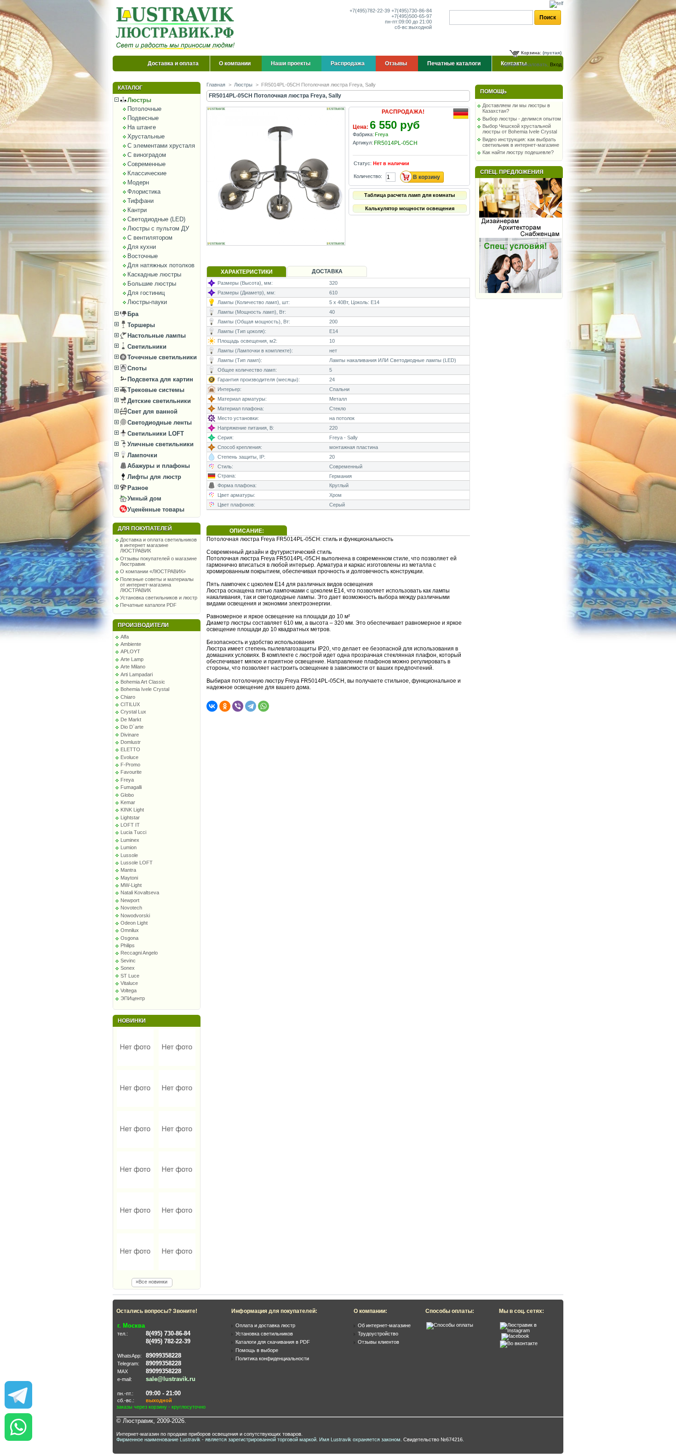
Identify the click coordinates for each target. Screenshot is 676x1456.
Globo (127, 795)
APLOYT (130, 651)
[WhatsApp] (263, 706)
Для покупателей (145, 528)
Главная (215, 84)
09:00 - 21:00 (163, 1393)
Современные (146, 164)
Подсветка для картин (159, 379)
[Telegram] (250, 706)
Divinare (129, 734)
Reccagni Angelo (139, 952)
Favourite (131, 772)
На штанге (141, 127)
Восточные (142, 256)
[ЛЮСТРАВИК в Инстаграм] (529, 1330)
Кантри (137, 210)
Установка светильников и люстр (158, 597)
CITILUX (130, 704)
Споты (136, 368)
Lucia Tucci (133, 832)
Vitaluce (129, 983)
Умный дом (143, 498)
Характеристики (247, 272)
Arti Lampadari (136, 674)
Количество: (368, 176)
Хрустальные (146, 136)
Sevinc (128, 960)
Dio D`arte (131, 727)
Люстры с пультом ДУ (158, 228)
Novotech (131, 907)
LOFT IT (130, 825)
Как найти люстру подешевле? (518, 152)
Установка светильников (264, 1333)
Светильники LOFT (155, 433)
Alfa (124, 636)
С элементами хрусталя (161, 145)
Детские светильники (158, 400)
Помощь (493, 91)
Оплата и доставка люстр (265, 1325)
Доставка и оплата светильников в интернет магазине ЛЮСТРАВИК (158, 545)
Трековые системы (155, 389)
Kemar (127, 802)
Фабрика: (363, 134)
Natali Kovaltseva (139, 892)
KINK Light (132, 809)
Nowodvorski (135, 915)
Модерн (138, 182)
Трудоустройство (378, 1333)
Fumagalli (131, 787)
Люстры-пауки (147, 302)
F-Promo (130, 764)
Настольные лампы (156, 335)
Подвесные (143, 118)
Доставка (327, 271)
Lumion (128, 847)
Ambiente (130, 644)
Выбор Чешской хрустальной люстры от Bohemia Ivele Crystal (519, 128)
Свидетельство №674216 (433, 1439)
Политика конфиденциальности (272, 1358)
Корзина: (531, 52)
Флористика (143, 191)
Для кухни (141, 246)
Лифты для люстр (153, 476)
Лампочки (141, 455)
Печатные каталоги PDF (148, 605)
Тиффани (140, 200)
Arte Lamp (131, 659)
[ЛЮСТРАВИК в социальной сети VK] (519, 1343)
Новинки (132, 1021)
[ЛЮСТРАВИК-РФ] (177, 28)
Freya (127, 780)
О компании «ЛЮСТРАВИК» (153, 571)
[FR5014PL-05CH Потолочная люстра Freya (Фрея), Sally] (276, 243)
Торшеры (140, 325)
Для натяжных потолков (161, 265)
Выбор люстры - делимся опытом (521, 118)
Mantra (128, 870)
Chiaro (127, 697)
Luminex (129, 840)
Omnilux (129, 930)
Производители (143, 625)
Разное (137, 487)
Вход (555, 64)
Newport (129, 900)
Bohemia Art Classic (142, 682)
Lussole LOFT (136, 862)
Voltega (128, 990)
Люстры (138, 100)
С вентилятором (149, 237)
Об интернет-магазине (384, 1325)
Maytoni (129, 878)
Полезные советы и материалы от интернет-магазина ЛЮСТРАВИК (157, 584)
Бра (132, 314)
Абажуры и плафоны (158, 465)
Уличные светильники (160, 444)
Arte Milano (132, 666)
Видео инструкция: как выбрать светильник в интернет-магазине (520, 142)
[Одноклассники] (224, 706)
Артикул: (363, 142)
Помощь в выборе (256, 1350)
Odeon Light (134, 923)
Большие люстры (151, 283)
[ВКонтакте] (212, 706)
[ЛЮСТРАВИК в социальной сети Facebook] (515, 1336)
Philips (127, 945)
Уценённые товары (155, 509)
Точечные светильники (161, 357)
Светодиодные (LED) (156, 219)
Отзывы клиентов (378, 1342)
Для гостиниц (146, 292)
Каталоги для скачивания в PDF (272, 1342)
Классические (146, 173)
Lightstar (130, 817)
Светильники (146, 346)
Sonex (127, 968)
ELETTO (130, 749)
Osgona (129, 938)
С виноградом (146, 154)
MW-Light (131, 885)
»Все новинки (151, 1281)
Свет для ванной (152, 411)
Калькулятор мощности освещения (409, 208)
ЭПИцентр (132, 998)
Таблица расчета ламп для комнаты (409, 195)
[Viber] (237, 706)
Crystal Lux (133, 711)
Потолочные (144, 108)
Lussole (129, 855)
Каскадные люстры (154, 274)
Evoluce (129, 757)
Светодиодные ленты (159, 422)
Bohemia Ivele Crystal (144, 689)
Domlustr (130, 742)
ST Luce (129, 975)
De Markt (130, 719)
